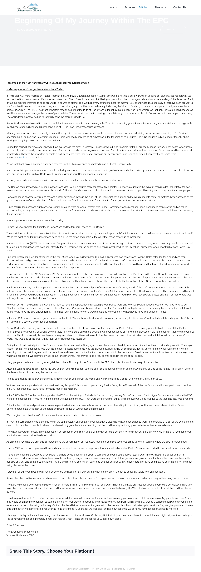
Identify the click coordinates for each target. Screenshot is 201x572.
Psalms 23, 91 (26, 157)
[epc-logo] (28, 4)
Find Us (170, 29)
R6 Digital (130, 569)
